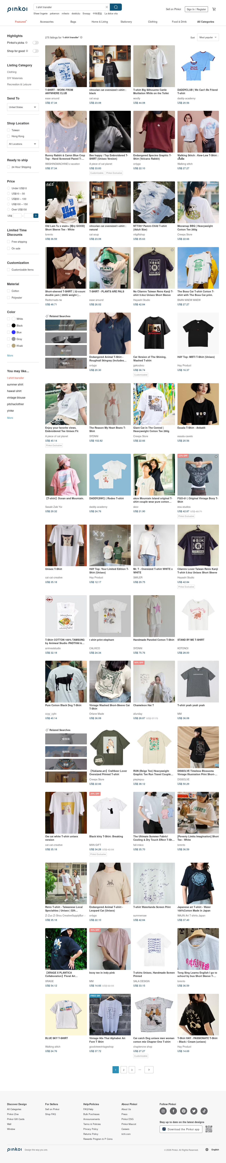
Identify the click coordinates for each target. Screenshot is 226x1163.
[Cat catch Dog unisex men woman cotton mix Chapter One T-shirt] (154, 1015)
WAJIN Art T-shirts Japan (191, 915)
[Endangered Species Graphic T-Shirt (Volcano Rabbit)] (154, 132)
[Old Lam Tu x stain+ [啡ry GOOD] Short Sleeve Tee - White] (66, 202)
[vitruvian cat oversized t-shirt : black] (110, 66)
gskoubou (138, 365)
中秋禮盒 (97, 13)
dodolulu (76, 13)
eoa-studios (184, 506)
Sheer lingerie (40, 13)
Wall (9, 1124)
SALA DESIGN (141, 981)
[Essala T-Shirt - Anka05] (198, 404)
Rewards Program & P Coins (98, 1139)
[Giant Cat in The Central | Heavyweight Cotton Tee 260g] (154, 404)
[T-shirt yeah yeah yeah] (198, 681)
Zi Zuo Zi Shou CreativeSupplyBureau (66, 915)
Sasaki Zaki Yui (53, 506)
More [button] (10, 355)
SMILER (137, 577)
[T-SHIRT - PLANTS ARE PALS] (110, 268)
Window (11, 1129)
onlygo (137, 163)
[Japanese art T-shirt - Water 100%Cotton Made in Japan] (198, 883)
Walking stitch (185, 163)
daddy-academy (186, 98)
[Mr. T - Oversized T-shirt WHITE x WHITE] (154, 545)
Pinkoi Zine (13, 1114)
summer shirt (15, 384)
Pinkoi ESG (127, 1119)
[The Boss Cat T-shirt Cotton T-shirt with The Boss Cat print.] (198, 268)
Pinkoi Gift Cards (16, 1119)
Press (124, 1114)
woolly (136, 98)
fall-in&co (138, 844)
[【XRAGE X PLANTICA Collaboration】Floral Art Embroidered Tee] (66, 949)
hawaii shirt (14, 391)
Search (116, 7)
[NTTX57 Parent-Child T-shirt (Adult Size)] (154, 202)
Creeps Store (184, 234)
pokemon (54, 13)
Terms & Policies (92, 1124)
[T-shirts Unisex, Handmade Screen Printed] (154, 949)
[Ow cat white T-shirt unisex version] (66, 813)
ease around (52, 98)
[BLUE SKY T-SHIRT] (66, 1015)
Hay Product (184, 365)
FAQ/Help (88, 1109)
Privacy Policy (90, 1129)
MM (179, 713)
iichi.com (126, 1134)
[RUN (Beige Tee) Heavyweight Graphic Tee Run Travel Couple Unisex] (154, 747)
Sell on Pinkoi (173, 9)
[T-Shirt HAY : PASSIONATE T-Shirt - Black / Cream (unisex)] (198, 1015)
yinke (10, 410)
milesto (65, 13)
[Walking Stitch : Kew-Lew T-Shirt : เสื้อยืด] (198, 132)
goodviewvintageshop (101, 1046)
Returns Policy (90, 1134)
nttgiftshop (139, 234)
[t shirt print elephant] (110, 616)
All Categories (14, 1109)
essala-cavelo (185, 436)
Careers (125, 1129)
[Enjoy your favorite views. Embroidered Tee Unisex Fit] (66, 404)
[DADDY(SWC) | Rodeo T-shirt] (110, 475)
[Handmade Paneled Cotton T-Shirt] (154, 616)
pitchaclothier (15, 404)
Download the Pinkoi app (183, 1129)
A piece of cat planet (100, 163)
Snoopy (86, 13)
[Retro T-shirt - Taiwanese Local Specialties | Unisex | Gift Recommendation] (66, 883)
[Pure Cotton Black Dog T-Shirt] (66, 681)
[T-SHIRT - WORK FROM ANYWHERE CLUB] (66, 66)
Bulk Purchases (91, 1114)
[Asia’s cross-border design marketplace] (17, 9)
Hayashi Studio (141, 300)
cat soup (94, 98)
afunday (137, 713)
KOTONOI (182, 648)
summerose (140, 915)
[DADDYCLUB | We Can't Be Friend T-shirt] (198, 66)
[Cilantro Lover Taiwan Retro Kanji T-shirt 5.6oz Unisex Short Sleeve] (198, 545)
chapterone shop (142, 1046)
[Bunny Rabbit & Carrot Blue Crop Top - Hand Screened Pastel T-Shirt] (66, 132)
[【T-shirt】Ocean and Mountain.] (66, 475)
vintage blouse (16, 397)
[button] (35, 215)
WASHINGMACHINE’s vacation (62, 163)
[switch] (23, 43)
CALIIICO (94, 648)
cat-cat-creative (54, 577)
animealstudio (53, 648)
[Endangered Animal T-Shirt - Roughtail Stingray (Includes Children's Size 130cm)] (110, 333)
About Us (126, 1109)
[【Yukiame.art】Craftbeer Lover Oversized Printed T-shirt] (110, 747)
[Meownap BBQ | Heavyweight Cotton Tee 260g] (198, 202)
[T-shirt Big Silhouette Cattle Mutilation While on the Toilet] (154, 66)
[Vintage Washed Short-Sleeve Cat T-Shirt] (110, 681)
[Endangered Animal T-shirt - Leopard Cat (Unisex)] (110, 883)
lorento (49, 234)
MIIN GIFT (95, 844)
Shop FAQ (50, 1114)
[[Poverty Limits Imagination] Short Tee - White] (198, 813)
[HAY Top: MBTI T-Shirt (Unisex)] (198, 333)
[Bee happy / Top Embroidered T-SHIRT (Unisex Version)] (110, 132)
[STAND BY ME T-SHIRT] (198, 616)
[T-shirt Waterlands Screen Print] (154, 883)
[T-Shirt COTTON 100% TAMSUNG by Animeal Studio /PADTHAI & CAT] (66, 616)
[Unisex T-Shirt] (66, 545)
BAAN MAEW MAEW (189, 300)
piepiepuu (138, 779)
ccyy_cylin (50, 713)
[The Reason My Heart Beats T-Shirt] (110, 404)
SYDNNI (93, 436)
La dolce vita (111, 13)
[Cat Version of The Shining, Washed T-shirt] (154, 333)
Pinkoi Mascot (128, 1124)
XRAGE (49, 981)
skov (135, 506)
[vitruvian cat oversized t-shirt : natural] (110, 202)
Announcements (91, 1119)
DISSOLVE (183, 779)
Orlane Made (96, 713)
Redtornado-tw (53, 300)
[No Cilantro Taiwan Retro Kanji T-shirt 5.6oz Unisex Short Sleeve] (154, 268)
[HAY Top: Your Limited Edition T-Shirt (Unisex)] (110, 545)
